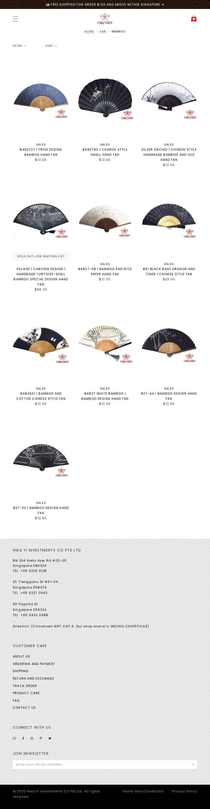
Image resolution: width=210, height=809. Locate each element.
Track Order (25, 686)
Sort (49, 46)
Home (89, 31)
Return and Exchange (33, 678)
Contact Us (24, 707)
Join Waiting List (49, 256)
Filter (17, 46)
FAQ (16, 700)
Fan (103, 31)
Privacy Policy (184, 791)
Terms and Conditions (143, 791)
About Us (21, 656)
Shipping (21, 671)
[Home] (105, 18)
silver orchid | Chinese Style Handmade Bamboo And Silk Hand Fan (169, 154)
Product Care (26, 693)
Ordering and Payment (34, 664)
